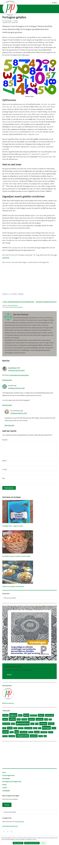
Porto (40, 728)
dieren (18, 719)
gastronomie (6, 723)
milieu (4, 728)
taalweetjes (20, 307)
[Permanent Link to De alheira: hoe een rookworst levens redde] (17, 531)
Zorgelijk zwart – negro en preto (12, 526)
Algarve (13, 715)
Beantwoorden (7, 380)
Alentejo (5, 715)
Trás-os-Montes (44, 732)
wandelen (33, 736)
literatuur (51, 723)
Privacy (4, 784)
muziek (10, 728)
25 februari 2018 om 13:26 (16, 388)
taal (16, 307)
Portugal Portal (19, 821)
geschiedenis (23, 723)
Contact (4, 787)
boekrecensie (49, 715)
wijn (45, 736)
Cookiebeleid (6, 791)
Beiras (26, 715)
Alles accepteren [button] (18, 843)
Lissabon (43, 723)
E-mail (4, 469)
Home (4, 772)
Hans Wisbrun (12, 368)
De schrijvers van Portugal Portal (11, 781)
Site (3, 478)
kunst (32, 723)
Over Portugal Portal (8, 775)
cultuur (10, 307)
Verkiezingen (11, 736)
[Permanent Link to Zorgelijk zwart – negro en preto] (17, 501)
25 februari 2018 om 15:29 (18, 413)
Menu (55, 2)
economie (24, 719)
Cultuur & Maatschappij (12, 305)
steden (11, 732)
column (5, 719)
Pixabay (32, 96)
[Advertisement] (29, 277)
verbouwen (5, 736)
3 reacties (15, 20)
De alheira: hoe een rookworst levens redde (16, 556)
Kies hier (9, 674)
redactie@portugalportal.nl (10, 826)
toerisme (31, 732)
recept (53, 728)
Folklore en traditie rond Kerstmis (13, 586)
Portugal (46, 727)
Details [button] (43, 843)
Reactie (5, 440)
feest (50, 719)
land (13, 307)
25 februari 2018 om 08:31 (16, 370)
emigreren (39, 719)
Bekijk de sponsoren (8, 703)
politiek (35, 728)
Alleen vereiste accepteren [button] (31, 843)
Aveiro (20, 715)
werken (40, 736)
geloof (13, 723)
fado (46, 719)
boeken (41, 715)
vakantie (50, 732)
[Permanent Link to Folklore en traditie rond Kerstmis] (17, 562)
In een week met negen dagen (19, 375)
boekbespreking (33, 715)
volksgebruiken (22, 736)
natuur (15, 728)
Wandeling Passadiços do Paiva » (46, 302)
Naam (4, 460)
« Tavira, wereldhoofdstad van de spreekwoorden (18, 302)
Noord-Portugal (28, 728)
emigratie (31, 719)
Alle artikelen (6, 778)
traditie (37, 732)
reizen (5, 732)
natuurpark (21, 728)
